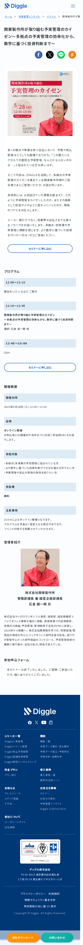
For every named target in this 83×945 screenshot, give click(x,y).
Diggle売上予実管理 (16, 751)
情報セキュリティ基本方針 (40, 900)
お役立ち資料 (47, 798)
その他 (8, 803)
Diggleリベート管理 (16, 746)
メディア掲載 (12, 798)
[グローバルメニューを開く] (73, 6)
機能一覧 (45, 741)
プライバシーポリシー (33, 893)
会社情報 (10, 827)
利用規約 (54, 893)
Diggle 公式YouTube (53, 808)
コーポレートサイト (15, 822)
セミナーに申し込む (40, 249)
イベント (51, 16)
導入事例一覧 (48, 775)
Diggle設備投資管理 (16, 756)
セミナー (45, 793)
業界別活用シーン (50, 780)
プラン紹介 (11, 775)
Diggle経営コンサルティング (20, 761)
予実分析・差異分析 (51, 756)
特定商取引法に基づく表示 (40, 906)
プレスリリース (13, 793)
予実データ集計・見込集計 (54, 746)
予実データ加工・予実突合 (54, 751)
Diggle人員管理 (14, 741)
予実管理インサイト (29, 16)
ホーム (8, 16)
